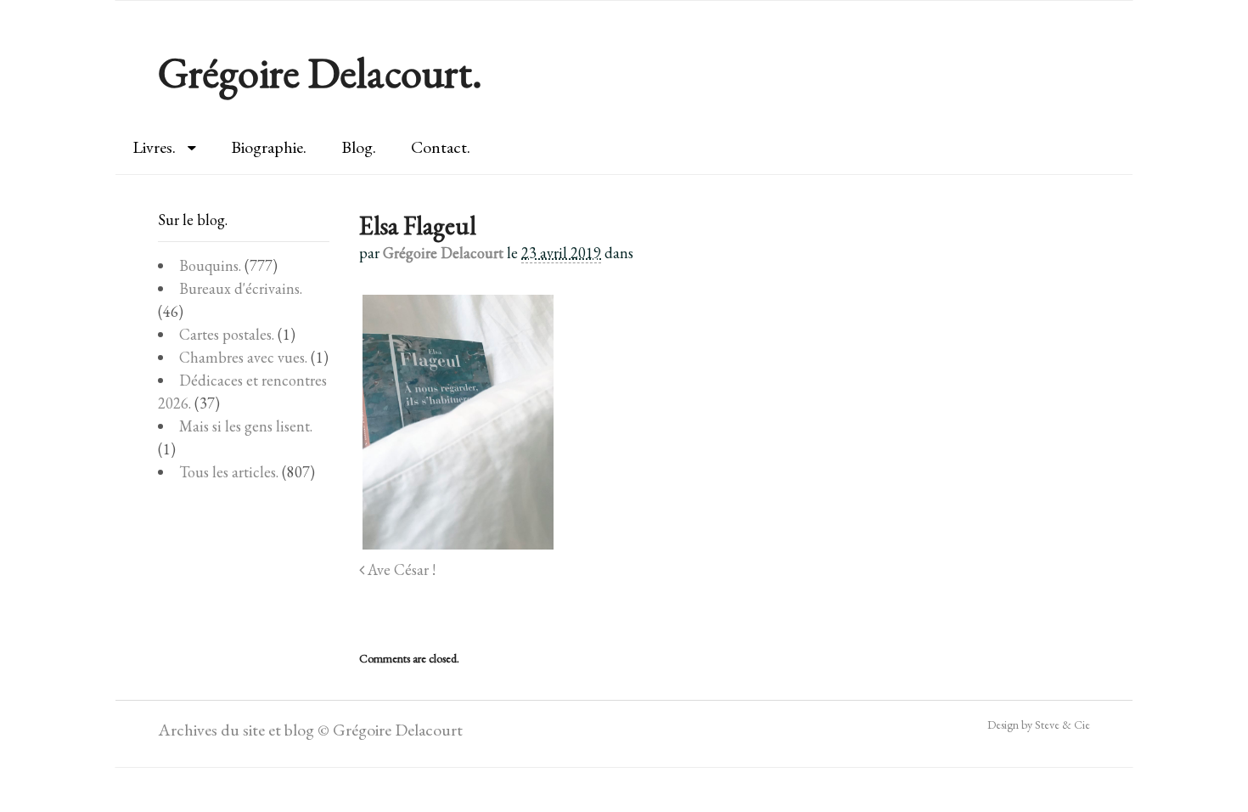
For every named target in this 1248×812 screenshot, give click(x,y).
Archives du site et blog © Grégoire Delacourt (310, 730)
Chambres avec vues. (243, 357)
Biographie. (268, 147)
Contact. (440, 147)
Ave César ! (400, 569)
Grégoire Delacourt (443, 252)
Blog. (358, 147)
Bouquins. (210, 265)
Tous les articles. (228, 472)
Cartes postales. (226, 334)
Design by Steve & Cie (1038, 724)
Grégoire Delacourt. (320, 72)
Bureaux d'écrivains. (240, 288)
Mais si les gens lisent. (245, 426)
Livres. (154, 147)
